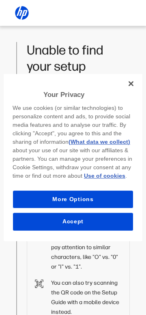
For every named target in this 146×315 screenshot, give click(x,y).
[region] (73, 157)
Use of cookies (104, 175)
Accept (73, 221)
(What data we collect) (99, 142)
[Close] (131, 83)
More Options (72, 199)
